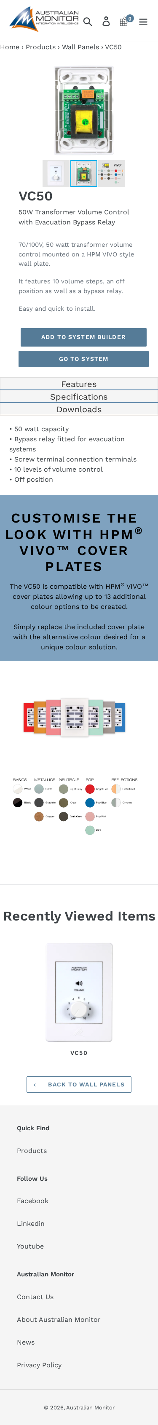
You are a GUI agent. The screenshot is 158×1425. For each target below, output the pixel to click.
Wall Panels (80, 47)
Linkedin (31, 1224)
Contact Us (35, 1297)
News (26, 1342)
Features (79, 384)
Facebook (32, 1201)
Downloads (79, 409)
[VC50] (79, 993)
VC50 (79, 1052)
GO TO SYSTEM (83, 358)
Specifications (79, 397)
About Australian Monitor (59, 1320)
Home (9, 47)
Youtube (30, 1246)
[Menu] (143, 20)
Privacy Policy (39, 1365)
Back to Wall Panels (85, 1084)
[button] (141, 69)
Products (41, 47)
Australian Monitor (90, 1407)
